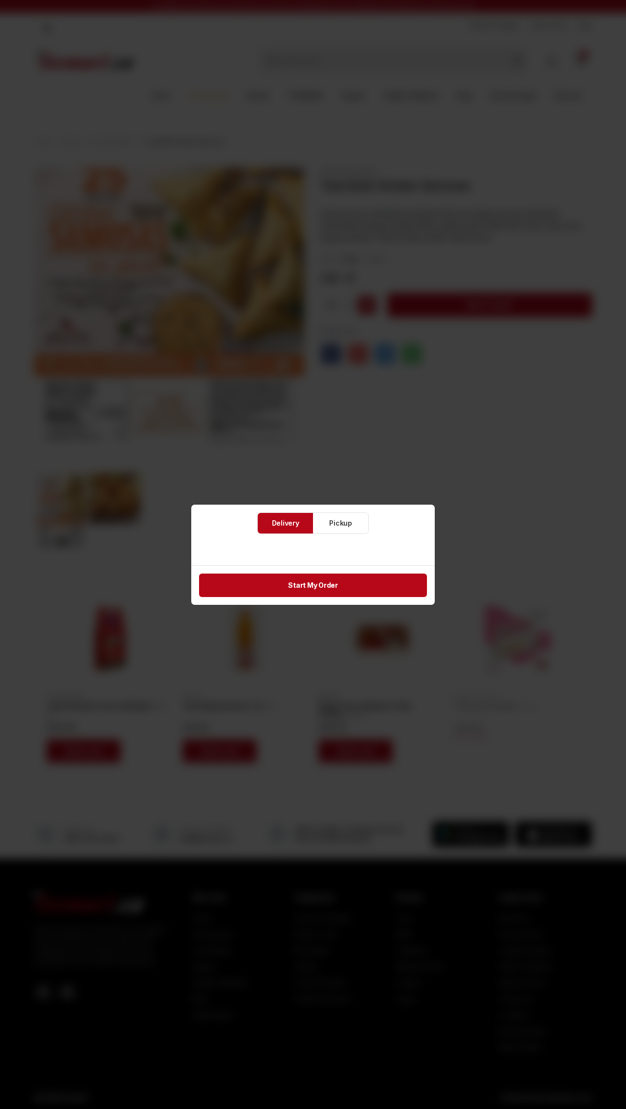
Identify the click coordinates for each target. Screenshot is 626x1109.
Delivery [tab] (285, 523)
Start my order (313, 585)
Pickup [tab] (340, 523)
